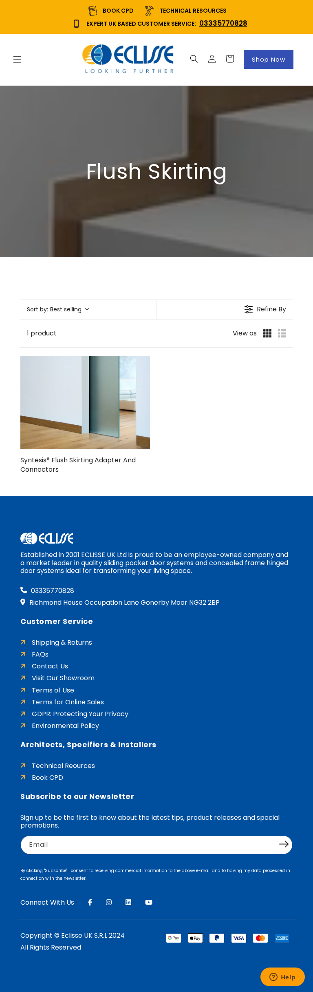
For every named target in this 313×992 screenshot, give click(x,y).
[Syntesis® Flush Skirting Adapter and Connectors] (85, 402)
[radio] (267, 333)
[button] (17, 60)
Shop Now (268, 59)
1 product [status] (42, 333)
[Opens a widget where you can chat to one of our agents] (282, 978)
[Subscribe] (284, 844)
